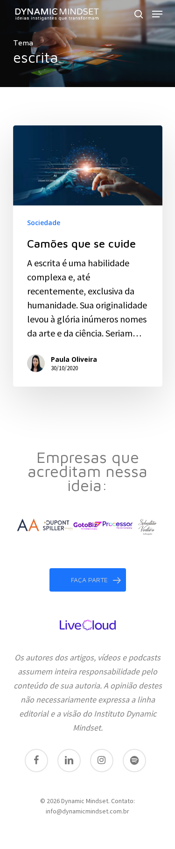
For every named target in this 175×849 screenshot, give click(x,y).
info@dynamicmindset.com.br (87, 811)
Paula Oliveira (74, 359)
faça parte (89, 580)
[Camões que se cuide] (87, 255)
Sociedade (43, 222)
